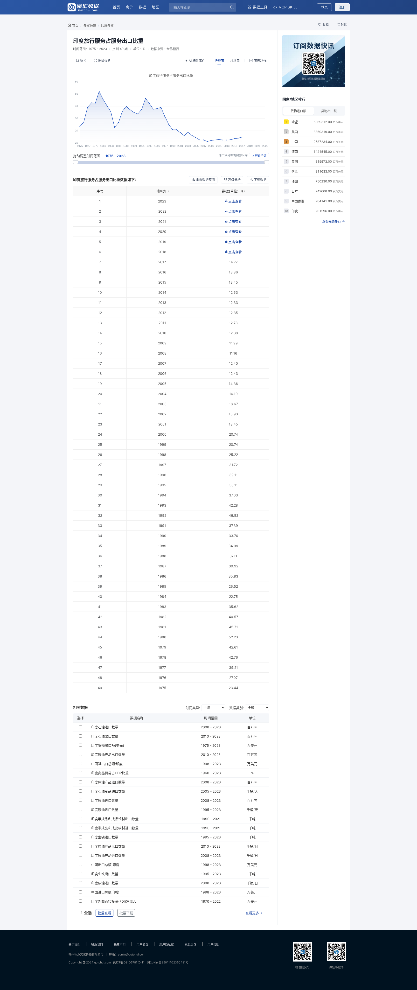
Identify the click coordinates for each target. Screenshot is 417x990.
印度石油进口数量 (104, 727)
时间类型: (193, 708)
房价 (129, 7)
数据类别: (236, 708)
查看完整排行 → (333, 221)
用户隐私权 (166, 944)
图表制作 (260, 61)
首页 (116, 7)
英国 (295, 161)
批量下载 (126, 913)
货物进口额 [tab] (298, 111)
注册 (342, 7)
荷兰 (295, 171)
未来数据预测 (205, 179)
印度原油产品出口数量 (108, 755)
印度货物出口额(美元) (107, 745)
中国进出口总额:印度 (107, 764)
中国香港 (298, 201)
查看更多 (252, 913)
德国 (295, 151)
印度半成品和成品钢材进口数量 (115, 828)
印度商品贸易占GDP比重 (110, 773)
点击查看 (235, 201)
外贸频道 (89, 25)
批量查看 (104, 913)
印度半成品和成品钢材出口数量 (115, 819)
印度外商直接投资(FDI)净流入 (113, 901)
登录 (324, 7)
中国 (295, 142)
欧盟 (295, 122)
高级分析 (234, 179)
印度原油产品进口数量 (108, 782)
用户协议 (142, 944)
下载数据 (260, 179)
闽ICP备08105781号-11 (129, 962)
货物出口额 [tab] (329, 111)
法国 (295, 181)
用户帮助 (213, 944)
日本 (295, 191)
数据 (142, 7)
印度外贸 (107, 25)
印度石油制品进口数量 (108, 791)
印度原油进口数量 (104, 800)
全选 (88, 912)
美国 (295, 132)
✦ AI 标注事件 (195, 61)
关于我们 (74, 944)
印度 (295, 211)
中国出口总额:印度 (105, 865)
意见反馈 (190, 944)
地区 (155, 7)
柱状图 (235, 61)
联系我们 (97, 944)
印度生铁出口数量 (104, 874)
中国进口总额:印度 (105, 892)
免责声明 (119, 944)
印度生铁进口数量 (104, 837)
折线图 (219, 61)
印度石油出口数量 (104, 736)
